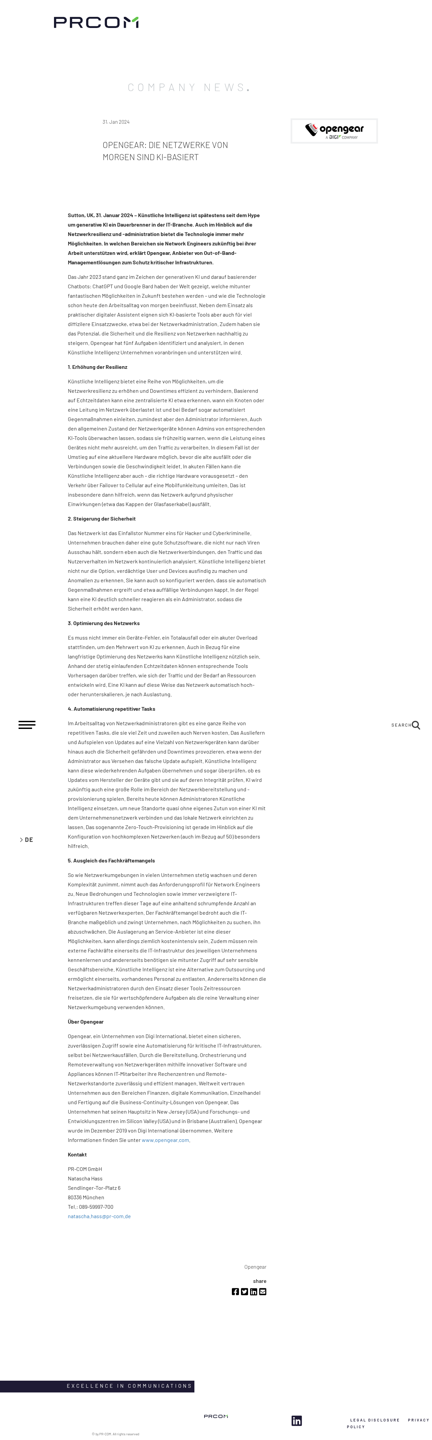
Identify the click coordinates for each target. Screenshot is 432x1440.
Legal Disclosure (375, 1420)
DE (29, 839)
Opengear (255, 1266)
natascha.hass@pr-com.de (99, 1216)
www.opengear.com (165, 1140)
